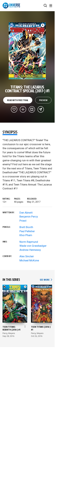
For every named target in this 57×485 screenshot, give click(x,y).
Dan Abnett (26, 212)
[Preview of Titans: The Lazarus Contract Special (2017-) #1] (27, 50)
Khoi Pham (25, 235)
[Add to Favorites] (14, 109)
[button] (45, 5)
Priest (22, 220)
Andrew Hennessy (30, 249)
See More (46, 280)
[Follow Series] (32, 109)
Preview (43, 100)
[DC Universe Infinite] (11, 5)
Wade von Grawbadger (33, 245)
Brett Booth (26, 227)
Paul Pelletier (27, 231)
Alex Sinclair (26, 256)
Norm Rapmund (28, 241)
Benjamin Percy (28, 216)
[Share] (41, 109)
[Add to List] (23, 109)
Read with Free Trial (17, 100)
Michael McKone (29, 260)
